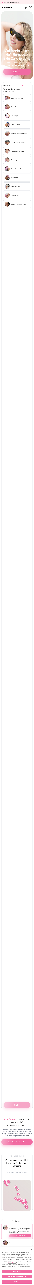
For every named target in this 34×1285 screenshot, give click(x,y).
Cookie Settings (17, 1271)
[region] (17, 1266)
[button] (18, 1194)
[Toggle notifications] (26, 7)
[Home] (7, 7)
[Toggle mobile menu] (30, 7)
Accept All (17, 1281)
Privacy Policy (12, 1262)
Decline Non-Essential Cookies (17, 1276)
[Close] (32, 1250)
